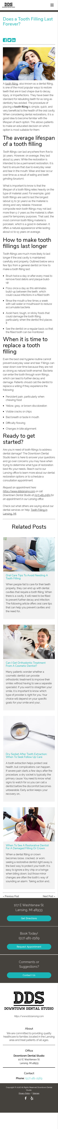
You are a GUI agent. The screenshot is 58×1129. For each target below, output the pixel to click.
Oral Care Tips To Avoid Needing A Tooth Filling (27, 577)
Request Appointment (29, 946)
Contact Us (29, 975)
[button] (53, 4)
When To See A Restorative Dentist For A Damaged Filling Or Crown (27, 847)
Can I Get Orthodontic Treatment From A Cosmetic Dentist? (26, 664)
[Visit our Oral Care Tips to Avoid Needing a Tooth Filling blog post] (29, 554)
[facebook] (25, 1098)
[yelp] (32, 1098)
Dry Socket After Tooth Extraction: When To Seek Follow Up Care (26, 755)
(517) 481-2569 (42, 495)
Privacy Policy (24, 1093)
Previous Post (12, 896)
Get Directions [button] (29, 918)
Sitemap (36, 1093)
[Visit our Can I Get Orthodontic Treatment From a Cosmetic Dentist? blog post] (29, 642)
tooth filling (11, 83)
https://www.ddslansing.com (19, 491)
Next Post (48, 896)
